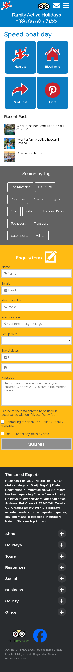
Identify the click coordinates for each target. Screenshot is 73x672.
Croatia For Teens (29, 153)
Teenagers (18, 223)
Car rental (45, 187)
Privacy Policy (40, 414)
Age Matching (20, 187)
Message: (8, 377)
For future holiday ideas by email (27, 434)
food (14, 211)
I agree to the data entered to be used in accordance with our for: (29, 412)
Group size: (9, 334)
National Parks (53, 211)
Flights (55, 199)
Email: (5, 283)
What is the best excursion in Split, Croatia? (40, 127)
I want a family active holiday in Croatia (38, 141)
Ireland (30, 211)
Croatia (38, 199)
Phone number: (11, 300)
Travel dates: (10, 350)
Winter (41, 235)
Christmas (17, 199)
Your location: (10, 317)
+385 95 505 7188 (36, 21)
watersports (19, 235)
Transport (41, 223)
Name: (5, 267)
